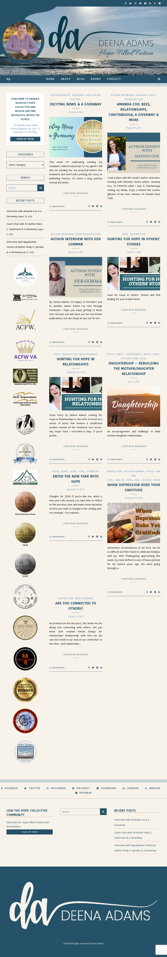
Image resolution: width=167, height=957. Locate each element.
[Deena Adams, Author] (83, 41)
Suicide (146, 480)
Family (120, 354)
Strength (93, 471)
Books (96, 79)
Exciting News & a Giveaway (75, 104)
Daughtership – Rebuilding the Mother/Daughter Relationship (134, 368)
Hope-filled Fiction (88, 234)
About (66, 79)
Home (50, 79)
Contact (114, 79)
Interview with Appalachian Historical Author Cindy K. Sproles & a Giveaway (25, 247)
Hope (125, 234)
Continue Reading (75, 193)
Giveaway (78, 95)
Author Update (60, 95)
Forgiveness (134, 354)
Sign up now (25, 138)
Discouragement (134, 471)
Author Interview (122, 95)
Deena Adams (58, 206)
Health (119, 480)
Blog (81, 79)
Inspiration (137, 234)
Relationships (88, 354)
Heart (147, 354)
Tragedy (158, 480)
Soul (144, 358)
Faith (110, 354)
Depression (114, 471)
